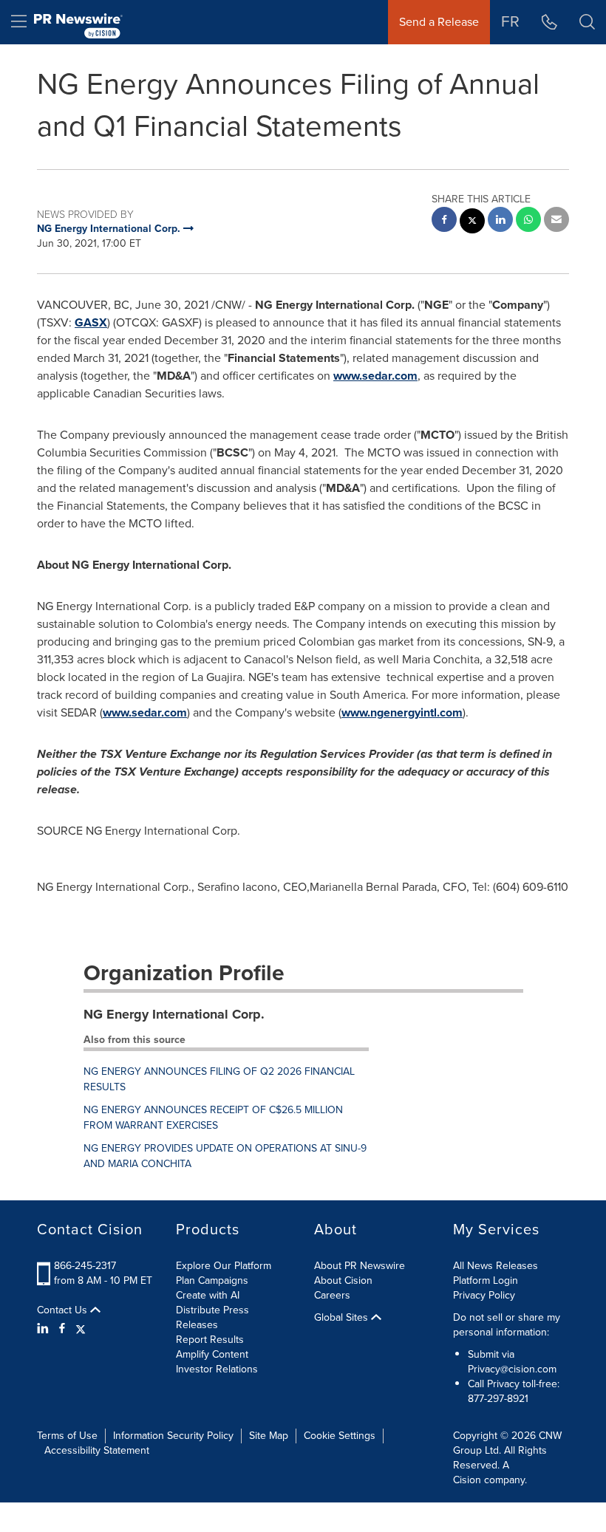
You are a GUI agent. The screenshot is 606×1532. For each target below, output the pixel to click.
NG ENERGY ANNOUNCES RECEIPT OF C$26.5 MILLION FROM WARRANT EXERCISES (213, 1117)
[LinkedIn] (44, 1328)
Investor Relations (217, 1369)
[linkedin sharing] (500, 221)
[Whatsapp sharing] (528, 221)
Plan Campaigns (212, 1280)
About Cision (343, 1280)
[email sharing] (556, 221)
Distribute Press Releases (212, 1317)
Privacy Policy (484, 1295)
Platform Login (485, 1280)
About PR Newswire (359, 1265)
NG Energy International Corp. (174, 1014)
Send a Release (439, 21)
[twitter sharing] (472, 222)
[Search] (587, 22)
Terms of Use (67, 1435)
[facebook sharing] (444, 221)
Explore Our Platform (223, 1265)
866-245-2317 (85, 1265)
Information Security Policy (173, 1435)
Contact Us (63, 1310)
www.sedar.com (375, 375)
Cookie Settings (339, 1435)
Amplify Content (212, 1354)
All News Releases (495, 1265)
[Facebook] (62, 1328)
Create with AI (207, 1295)
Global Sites (342, 1317)
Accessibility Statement (96, 1450)
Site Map (268, 1435)
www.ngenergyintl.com (402, 712)
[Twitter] (80, 1328)
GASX (91, 322)
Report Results (210, 1339)
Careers (332, 1295)
